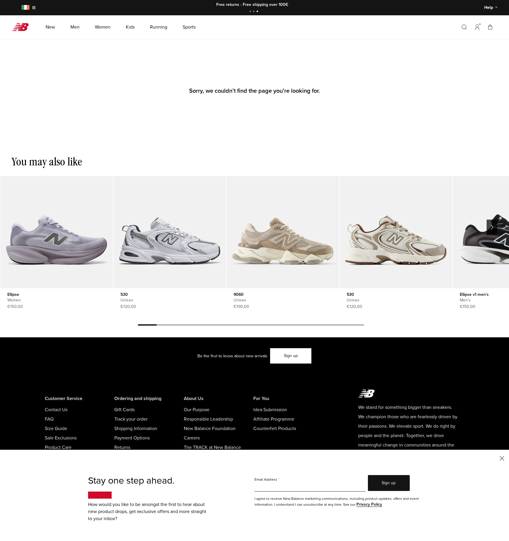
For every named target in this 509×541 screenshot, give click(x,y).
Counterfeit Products (274, 429)
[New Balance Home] (23, 27)
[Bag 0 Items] (490, 26)
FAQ (49, 419)
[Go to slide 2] (254, 12)
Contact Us (56, 410)
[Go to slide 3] (258, 12)
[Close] (502, 458)
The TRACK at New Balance (212, 447)
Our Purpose (196, 410)
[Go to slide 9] (298, 325)
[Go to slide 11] (335, 325)
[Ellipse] (56, 232)
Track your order (131, 419)
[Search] (464, 27)
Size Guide (56, 429)
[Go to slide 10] (317, 325)
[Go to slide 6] (241, 325)
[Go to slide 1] (251, 12)
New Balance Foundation (210, 429)
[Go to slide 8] (279, 325)
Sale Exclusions (61, 438)
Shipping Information (135, 429)
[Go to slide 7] (260, 325)
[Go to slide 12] (354, 325)
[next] (492, 227)
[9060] (283, 232)
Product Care (58, 447)
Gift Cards (124, 410)
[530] (169, 232)
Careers (192, 438)
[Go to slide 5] (222, 325)
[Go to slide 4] (203, 325)
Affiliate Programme (273, 419)
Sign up (291, 355)
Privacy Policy (369, 504)
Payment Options (132, 438)
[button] (477, 27)
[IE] (24, 8)
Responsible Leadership (208, 419)
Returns (122, 447)
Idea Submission (270, 410)
